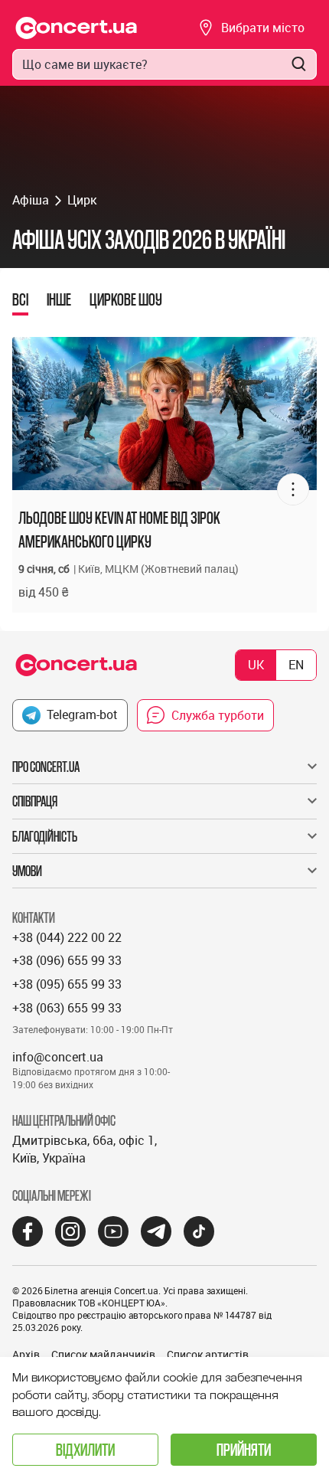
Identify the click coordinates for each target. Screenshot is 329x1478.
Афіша (30, 199)
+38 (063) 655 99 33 (67, 1007)
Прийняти (244, 1449)
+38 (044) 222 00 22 (67, 937)
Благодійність (44, 836)
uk (256, 664)
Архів (26, 1354)
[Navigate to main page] (76, 28)
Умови (27, 871)
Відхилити (85, 1449)
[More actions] (293, 489)
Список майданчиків (103, 1354)
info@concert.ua (57, 1056)
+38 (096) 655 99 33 (67, 960)
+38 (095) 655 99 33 (67, 984)
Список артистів (208, 1354)
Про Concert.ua (46, 766)
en (296, 664)
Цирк (81, 199)
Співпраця (34, 801)
